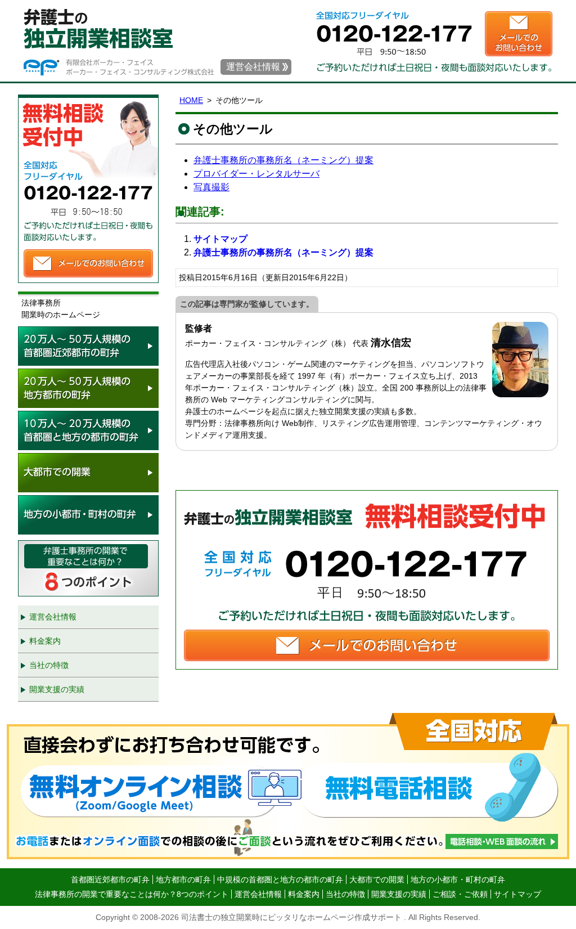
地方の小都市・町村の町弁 (88, 515)
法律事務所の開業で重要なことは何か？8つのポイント (131, 894)
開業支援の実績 (56, 689)
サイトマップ (221, 239)
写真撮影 (212, 187)
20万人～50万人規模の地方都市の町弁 (88, 388)
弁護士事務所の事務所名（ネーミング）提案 (284, 160)
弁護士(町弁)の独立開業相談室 (122, 28)
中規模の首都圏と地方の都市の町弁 (280, 879)
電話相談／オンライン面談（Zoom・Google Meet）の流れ (288, 786)
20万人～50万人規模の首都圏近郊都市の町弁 (88, 346)
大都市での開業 (88, 472)
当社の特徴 (49, 665)
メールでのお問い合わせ (518, 33)
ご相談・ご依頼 (460, 894)
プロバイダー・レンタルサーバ (257, 173)
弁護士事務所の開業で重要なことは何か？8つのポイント (88, 568)
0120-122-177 (400, 25)
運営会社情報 (253, 66)
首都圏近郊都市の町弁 (110, 879)
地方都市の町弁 (183, 879)
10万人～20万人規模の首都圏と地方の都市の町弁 (88, 430)
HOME (191, 100)
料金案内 (45, 640)
